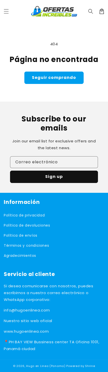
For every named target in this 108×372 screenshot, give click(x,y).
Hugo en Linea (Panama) (45, 366)
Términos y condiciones (26, 245)
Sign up (54, 176)
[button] (90, 11)
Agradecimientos (20, 255)
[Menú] (6, 11)
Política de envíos (20, 235)
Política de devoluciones (27, 225)
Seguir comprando (54, 77)
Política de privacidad (24, 215)
